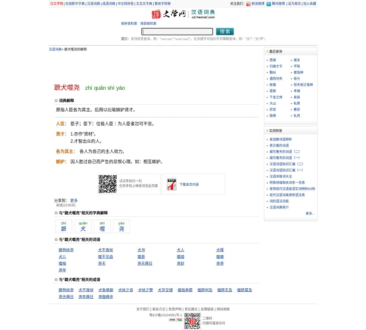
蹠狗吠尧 (66, 250)
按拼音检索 (129, 24)
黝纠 (273, 72)
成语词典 (108, 4)
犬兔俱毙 (105, 290)
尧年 (62, 270)
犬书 (141, 250)
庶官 (273, 110)
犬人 (180, 250)
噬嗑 (220, 256)
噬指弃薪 (185, 290)
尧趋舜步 (105, 297)
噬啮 (180, 256)
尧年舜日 (86, 297)
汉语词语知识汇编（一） (287, 170)
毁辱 (273, 116)
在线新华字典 (75, 4)
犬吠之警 (145, 290)
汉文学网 (56, 4)
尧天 (102, 263)
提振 (273, 91)
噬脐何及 (204, 290)
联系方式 (158, 309)
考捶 (297, 91)
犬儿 (62, 256)
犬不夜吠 (105, 250)
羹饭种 (298, 72)
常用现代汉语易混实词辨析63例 (292, 189)
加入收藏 (309, 4)
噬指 (62, 263)
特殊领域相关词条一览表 (287, 183)
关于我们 (142, 309)
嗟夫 (297, 60)
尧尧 (220, 263)
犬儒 (220, 250)
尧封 (180, 263)
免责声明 (175, 309)
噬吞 (141, 256)
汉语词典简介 (279, 207)
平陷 (297, 66)
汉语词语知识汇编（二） (287, 164)
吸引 (297, 79)
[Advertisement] (147, 65)
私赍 (297, 103)
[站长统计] (175, 320)
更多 (74, 200)
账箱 (273, 85)
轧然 (297, 116)
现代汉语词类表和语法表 (287, 195)
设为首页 (294, 4)
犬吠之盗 (125, 290)
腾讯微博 (278, 4)
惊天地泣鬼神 (303, 85)
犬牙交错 (165, 290)
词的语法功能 (279, 201)
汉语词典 (93, 4)
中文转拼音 (126, 4)
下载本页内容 (189, 184)
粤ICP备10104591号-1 (165, 315)
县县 (297, 97)
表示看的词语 (279, 146)
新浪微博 (258, 4)
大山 (273, 103)
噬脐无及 (224, 290)
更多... (310, 214)
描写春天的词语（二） (286, 152)
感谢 (273, 60)
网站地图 (223, 309)
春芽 (297, 110)
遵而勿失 (276, 79)
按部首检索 (148, 24)
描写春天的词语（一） (286, 158)
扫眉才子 (276, 66)
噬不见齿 (105, 256)
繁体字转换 (163, 4)
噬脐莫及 (244, 290)
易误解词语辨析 (281, 139)
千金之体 (276, 97)
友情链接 (207, 309)
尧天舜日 (144, 263)
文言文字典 (144, 4)
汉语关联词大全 (281, 176)
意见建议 (191, 309)
